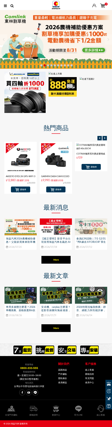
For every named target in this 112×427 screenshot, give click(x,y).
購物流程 (89, 374)
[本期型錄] (108, 405)
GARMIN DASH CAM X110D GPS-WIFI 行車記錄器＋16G (55, 177)
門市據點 (62, 374)
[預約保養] (108, 398)
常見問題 (89, 378)
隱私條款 (62, 378)
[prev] (99, 138)
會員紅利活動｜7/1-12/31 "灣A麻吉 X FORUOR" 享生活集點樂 (91, 242)
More (56, 259)
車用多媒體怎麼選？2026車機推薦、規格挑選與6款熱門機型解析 (20, 310)
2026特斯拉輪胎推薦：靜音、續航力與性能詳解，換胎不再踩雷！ (91, 310)
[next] (105, 138)
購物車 (23, 189)
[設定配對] (108, 383)
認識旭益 (62, 369)
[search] (12, 6)
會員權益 (62, 382)
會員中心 (89, 382)
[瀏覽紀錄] (108, 391)
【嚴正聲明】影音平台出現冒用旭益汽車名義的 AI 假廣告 (56, 242)
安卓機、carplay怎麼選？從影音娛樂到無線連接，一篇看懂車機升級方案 (56, 310)
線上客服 (89, 369)
